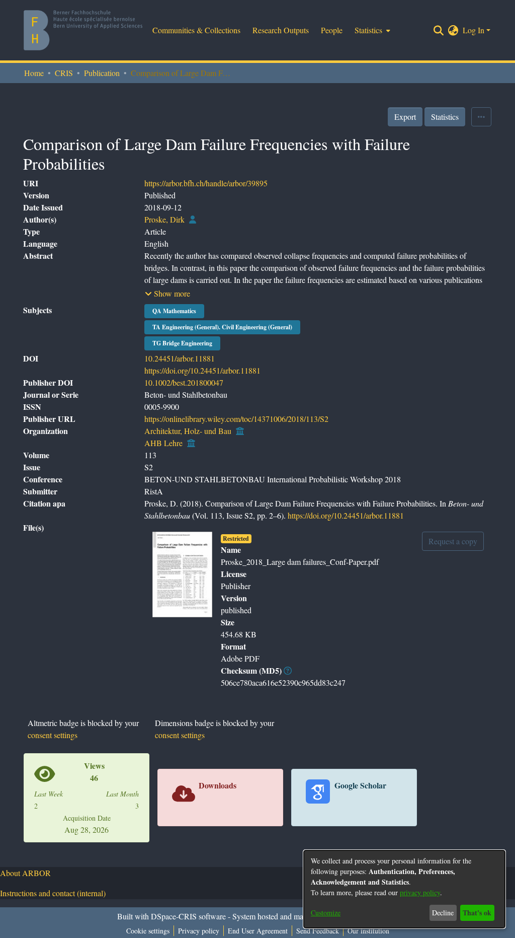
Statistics (445, 116)
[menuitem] (371, 30)
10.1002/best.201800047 (183, 382)
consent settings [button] (52, 735)
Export (405, 116)
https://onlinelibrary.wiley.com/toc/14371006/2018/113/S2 (236, 418)
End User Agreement (258, 930)
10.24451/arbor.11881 (179, 358)
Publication (102, 72)
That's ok (477, 912)
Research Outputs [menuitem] (280, 30)
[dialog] (404, 889)
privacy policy (420, 892)
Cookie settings (147, 930)
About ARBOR (25, 873)
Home (34, 72)
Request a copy (452, 541)
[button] (167, 293)
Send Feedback (317, 930)
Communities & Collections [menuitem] (196, 30)
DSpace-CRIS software (188, 916)
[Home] (83, 30)
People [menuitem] (331, 30)
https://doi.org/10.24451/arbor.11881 (202, 370)
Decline (443, 912)
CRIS (64, 72)
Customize (325, 912)
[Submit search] (439, 30)
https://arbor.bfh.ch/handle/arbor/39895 (206, 183)
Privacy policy (198, 930)
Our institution (368, 930)
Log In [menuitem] (473, 30)
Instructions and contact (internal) (53, 893)
